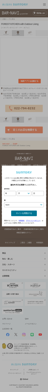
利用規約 (21, 220)
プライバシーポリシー (33, 220)
